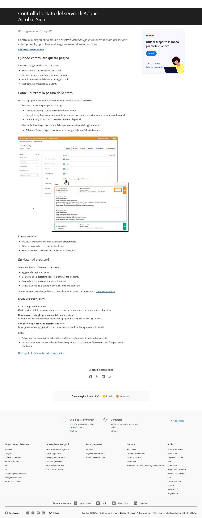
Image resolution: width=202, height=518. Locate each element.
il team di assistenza (105, 291)
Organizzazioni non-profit (95, 454)
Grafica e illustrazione (13, 458)
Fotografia (8, 454)
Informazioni (172, 454)
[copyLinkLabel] (109, 377)
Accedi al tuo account (175, 450)
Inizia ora (114, 431)
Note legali (23, 353)
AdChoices (193, 513)
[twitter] (38, 512)
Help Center (131, 450)
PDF (6, 466)
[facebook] (27, 512)
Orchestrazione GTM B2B (55, 466)
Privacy (115, 513)
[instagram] (32, 512)
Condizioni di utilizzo (127, 513)
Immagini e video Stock (13, 477)
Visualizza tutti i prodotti (13, 481)
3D (6, 470)
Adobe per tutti (173, 489)
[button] (13, 513)
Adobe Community (134, 458)
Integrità (171, 485)
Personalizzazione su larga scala (57, 450)
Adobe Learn (131, 462)
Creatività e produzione (54, 462)
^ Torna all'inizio (177, 421)
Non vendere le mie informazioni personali (169, 513)
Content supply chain (53, 454)
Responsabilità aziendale (177, 470)
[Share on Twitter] (97, 377)
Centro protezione (174, 481)
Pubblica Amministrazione (95, 458)
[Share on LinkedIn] (103, 377)
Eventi (170, 462)
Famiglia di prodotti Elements (15, 473)
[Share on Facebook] (90, 377)
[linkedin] (43, 512)
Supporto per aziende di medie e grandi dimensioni (143, 466)
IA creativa (8, 450)
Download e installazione (136, 454)
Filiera (170, 477)
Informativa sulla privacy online (49, 353)
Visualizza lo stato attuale (31, 49)
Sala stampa (172, 466)
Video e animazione (12, 462)
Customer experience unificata (57, 458)
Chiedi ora (73, 431)
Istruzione (89, 450)
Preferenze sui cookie (144, 513)
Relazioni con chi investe (176, 473)
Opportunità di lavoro (175, 458)
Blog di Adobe (173, 493)
